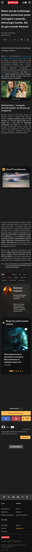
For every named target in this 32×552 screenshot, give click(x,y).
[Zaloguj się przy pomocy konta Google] (16, 418)
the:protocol (19, 528)
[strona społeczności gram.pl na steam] (23, 497)
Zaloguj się (27, 418)
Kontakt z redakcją (21, 515)
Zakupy (18, 525)
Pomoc (18, 509)
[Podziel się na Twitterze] (28, 39)
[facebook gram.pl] (9, 497)
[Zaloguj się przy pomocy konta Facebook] (6, 418)
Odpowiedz (25, 437)
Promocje (4, 531)
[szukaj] (2, 2)
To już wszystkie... (16, 447)
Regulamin (4, 512)
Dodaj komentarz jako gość (16, 413)
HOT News (4, 525)
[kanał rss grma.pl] (27, 497)
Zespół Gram (5, 509)
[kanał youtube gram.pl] (13, 497)
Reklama (18, 512)
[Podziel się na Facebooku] (21, 39)
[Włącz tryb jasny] (24, 2)
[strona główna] (13, 2)
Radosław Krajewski (8, 33)
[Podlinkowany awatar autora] (7, 290)
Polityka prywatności (7, 515)
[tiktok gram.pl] (4, 497)
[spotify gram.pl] (18, 497)
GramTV (3, 528)
